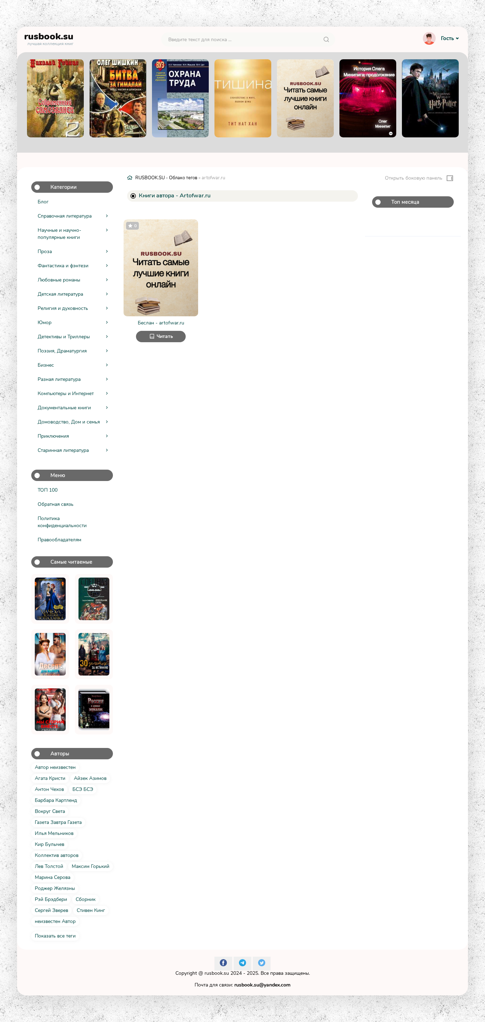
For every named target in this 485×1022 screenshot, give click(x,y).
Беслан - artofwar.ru (161, 323)
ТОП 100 (48, 490)
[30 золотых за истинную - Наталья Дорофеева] (94, 654)
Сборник (86, 899)
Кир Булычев (49, 844)
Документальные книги (64, 407)
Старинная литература (63, 450)
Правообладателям (59, 539)
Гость (447, 38)
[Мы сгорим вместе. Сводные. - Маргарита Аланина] (50, 709)
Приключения (53, 436)
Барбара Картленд (56, 800)
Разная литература (59, 379)
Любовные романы (59, 280)
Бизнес (46, 365)
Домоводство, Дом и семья (69, 422)
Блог (43, 201)
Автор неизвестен (55, 767)
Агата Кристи (50, 778)
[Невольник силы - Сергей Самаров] (94, 599)
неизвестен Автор (55, 921)
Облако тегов (183, 178)
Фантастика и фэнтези (63, 265)
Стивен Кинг (91, 910)
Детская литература (60, 294)
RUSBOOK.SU (150, 178)
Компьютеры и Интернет (66, 393)
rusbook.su (217, 973)
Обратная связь (55, 504)
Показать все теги (55, 936)
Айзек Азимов (90, 778)
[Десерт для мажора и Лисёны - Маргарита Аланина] (50, 654)
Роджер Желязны (55, 888)
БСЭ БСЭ (82, 789)
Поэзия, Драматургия (62, 351)
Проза (45, 251)
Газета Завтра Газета (58, 822)
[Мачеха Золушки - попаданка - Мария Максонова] (50, 599)
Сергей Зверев (51, 910)
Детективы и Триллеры (64, 336)
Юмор (44, 322)
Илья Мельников (54, 833)
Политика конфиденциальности (62, 522)
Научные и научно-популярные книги (59, 234)
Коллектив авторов (56, 855)
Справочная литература (65, 216)
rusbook (48, 38)
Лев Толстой (49, 866)
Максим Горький (90, 866)
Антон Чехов (49, 789)
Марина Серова (52, 877)
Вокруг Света (50, 811)
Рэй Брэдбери (51, 899)
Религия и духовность (63, 308)
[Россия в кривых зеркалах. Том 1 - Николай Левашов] (94, 709)
